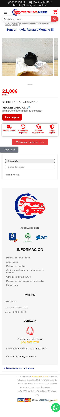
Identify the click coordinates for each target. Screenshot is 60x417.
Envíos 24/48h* (42, 2)
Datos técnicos (16, 167)
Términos (52, 391)
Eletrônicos (18, 23)
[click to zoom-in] (27, 57)
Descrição (13, 161)
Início (7, 23)
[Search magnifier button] (54, 19)
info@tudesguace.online (32, 5)
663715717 (18, 2)
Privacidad (41, 391)
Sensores (31, 23)
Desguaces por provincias (20, 368)
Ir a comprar (12, 117)
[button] (30, 368)
